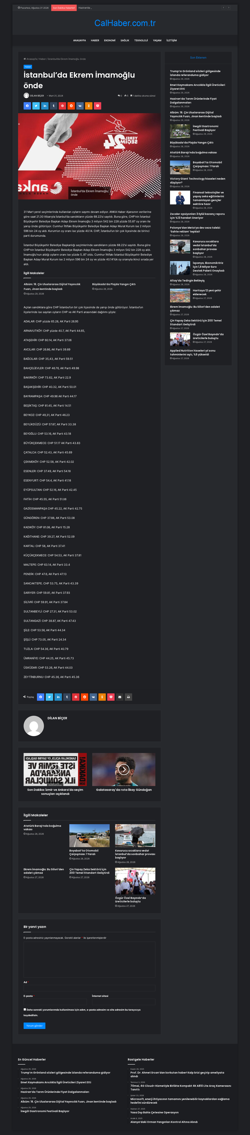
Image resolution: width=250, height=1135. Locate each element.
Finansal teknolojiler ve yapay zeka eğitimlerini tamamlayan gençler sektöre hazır (208, 198)
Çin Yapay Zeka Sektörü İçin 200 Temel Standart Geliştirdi (89, 871)
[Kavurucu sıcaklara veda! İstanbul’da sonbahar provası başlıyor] (135, 835)
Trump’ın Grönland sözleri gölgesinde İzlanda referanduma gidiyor (195, 73)
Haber (95, 40)
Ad (26, 982)
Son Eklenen (198, 57)
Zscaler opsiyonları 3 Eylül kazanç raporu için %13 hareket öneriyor (197, 216)
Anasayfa (79, 40)
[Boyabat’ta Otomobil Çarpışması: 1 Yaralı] (89, 835)
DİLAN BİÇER (37, 95)
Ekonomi (109, 40)
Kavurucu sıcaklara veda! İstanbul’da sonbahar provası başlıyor (135, 854)
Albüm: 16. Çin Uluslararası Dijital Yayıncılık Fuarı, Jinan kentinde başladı (196, 114)
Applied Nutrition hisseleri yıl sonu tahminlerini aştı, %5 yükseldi (192, 352)
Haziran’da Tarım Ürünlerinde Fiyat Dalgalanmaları (106, 7)
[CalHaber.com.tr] (125, 23)
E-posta (29, 995)
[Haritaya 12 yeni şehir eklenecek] (180, 295)
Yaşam (157, 40)
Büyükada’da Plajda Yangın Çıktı (114, 284)
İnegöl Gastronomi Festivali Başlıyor (205, 128)
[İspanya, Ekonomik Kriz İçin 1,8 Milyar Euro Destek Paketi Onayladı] (180, 268)
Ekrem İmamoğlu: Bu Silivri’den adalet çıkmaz (44, 871)
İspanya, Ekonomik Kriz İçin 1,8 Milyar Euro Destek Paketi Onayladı (208, 266)
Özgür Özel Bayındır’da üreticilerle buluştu (130, 899)
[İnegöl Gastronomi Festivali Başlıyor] (180, 131)
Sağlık (125, 40)
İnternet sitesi (100, 995)
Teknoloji (141, 40)
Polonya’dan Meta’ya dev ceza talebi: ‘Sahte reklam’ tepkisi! (195, 229)
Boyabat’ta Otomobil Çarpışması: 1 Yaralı (83, 852)
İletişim (172, 40)
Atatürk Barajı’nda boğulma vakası (42, 827)
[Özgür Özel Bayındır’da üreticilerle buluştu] (135, 881)
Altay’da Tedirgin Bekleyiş (187, 280)
